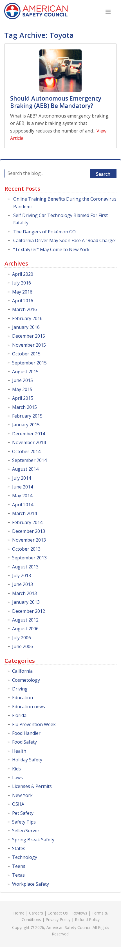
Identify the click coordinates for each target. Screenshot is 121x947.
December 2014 (28, 434)
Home (18, 913)
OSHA (18, 804)
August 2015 (25, 371)
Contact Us (58, 913)
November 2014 (29, 442)
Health (19, 751)
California (22, 671)
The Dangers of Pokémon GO (44, 232)
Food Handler (26, 733)
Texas (18, 875)
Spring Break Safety (33, 840)
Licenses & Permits (32, 786)
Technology (24, 857)
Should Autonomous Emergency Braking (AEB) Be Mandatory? (55, 102)
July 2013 (21, 575)
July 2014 (21, 478)
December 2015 (28, 336)
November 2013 (29, 540)
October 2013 (26, 549)
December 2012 (28, 611)
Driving (20, 689)
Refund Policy (87, 919)
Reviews (79, 913)
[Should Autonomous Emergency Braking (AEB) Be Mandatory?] (60, 70)
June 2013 (22, 584)
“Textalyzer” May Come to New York (51, 249)
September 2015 (29, 363)
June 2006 (22, 646)
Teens (18, 866)
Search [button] (103, 174)
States (18, 848)
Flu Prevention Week (34, 724)
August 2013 (25, 567)
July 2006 (21, 638)
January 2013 (26, 602)
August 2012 (25, 620)
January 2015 (26, 425)
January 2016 (26, 327)
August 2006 (25, 628)
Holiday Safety (27, 760)
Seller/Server (25, 830)
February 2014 (27, 522)
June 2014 (22, 487)
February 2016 (27, 318)
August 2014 (25, 469)
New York (22, 795)
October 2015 (26, 354)
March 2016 (24, 309)
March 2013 (24, 593)
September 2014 (29, 460)
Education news (28, 706)
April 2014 (22, 504)
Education (22, 697)
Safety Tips (24, 822)
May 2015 (22, 389)
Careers (36, 913)
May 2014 (22, 495)
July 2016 (21, 283)
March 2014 (24, 513)
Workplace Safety (30, 884)
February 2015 (27, 416)
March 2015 (24, 407)
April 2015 (22, 398)
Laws (17, 777)
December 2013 (28, 531)
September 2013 (29, 558)
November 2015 (29, 345)
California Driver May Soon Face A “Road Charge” (64, 240)
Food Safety (24, 742)
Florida (19, 715)
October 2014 (26, 451)
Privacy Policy (58, 919)
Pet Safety (22, 813)
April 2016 (22, 300)
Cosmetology (26, 680)
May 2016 (22, 292)
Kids (16, 769)
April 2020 (22, 274)
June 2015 (22, 380)
